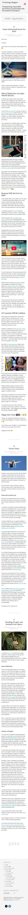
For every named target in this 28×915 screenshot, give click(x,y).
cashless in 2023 (20, 328)
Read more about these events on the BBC (12, 527)
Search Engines (9, 878)
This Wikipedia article (11, 736)
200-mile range (6, 168)
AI (5, 865)
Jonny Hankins (14, 453)
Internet (6, 874)
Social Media (9, 879)
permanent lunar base (13, 286)
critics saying (11, 697)
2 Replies (20, 34)
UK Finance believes (12, 344)
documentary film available (8, 805)
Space (7, 884)
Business (7, 866)
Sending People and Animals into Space (14, 623)
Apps (7, 871)
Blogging (8, 876)
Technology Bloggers (10, 2)
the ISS (16, 211)
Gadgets (7, 869)
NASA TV (9, 653)
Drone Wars (14, 449)
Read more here (17, 569)
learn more (16, 900)
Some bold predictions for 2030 (14, 30)
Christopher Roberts (14, 36)
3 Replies (19, 627)
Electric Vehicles (8, 868)
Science (6, 881)
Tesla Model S (12, 111)
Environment (9, 883)
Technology (7, 886)
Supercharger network (7, 113)
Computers (8, 873)
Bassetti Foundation (11, 898)
